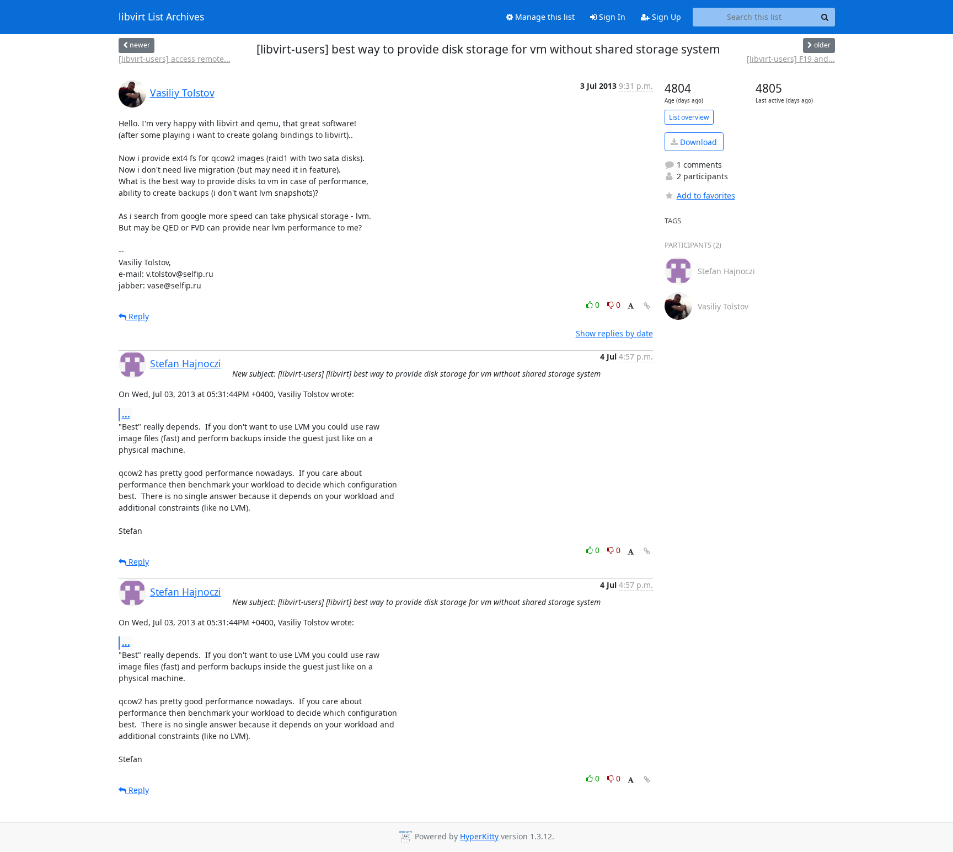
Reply (137, 316)
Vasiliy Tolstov (182, 92)
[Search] (825, 17)
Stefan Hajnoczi (185, 363)
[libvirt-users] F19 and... (791, 58)
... (126, 414)
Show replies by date (614, 333)
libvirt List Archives (161, 17)
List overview (689, 117)
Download (697, 142)
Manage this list (544, 17)
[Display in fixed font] (630, 306)
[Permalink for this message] (647, 305)
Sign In (611, 17)
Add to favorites (706, 195)
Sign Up (665, 17)
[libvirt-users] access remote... (175, 58)
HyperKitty (479, 836)
